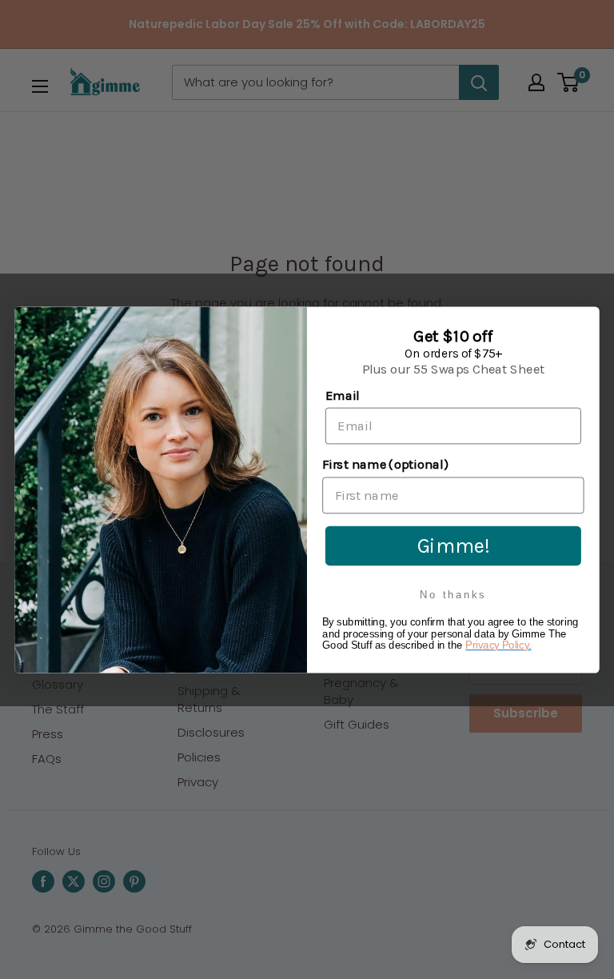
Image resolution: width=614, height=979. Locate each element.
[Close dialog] (585, 321)
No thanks (453, 595)
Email (342, 395)
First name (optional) (385, 464)
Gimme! (453, 545)
